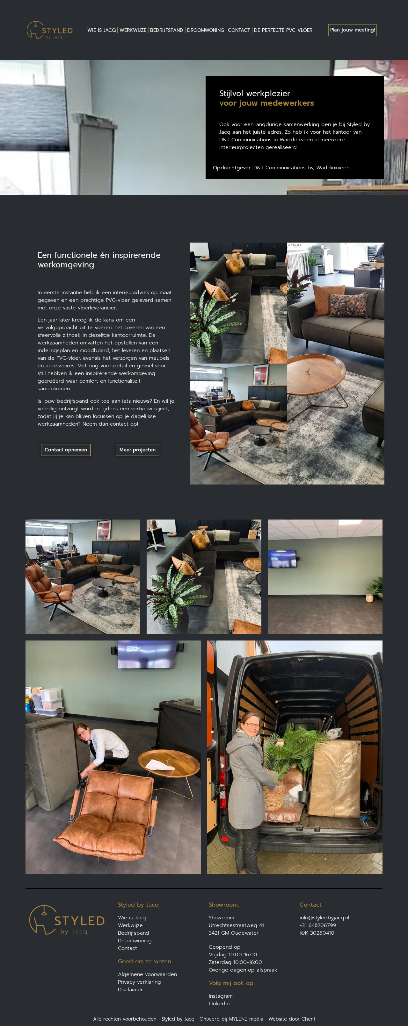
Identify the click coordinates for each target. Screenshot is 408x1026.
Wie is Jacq (101, 30)
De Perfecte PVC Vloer (283, 30)
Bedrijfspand (166, 30)
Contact (239, 30)
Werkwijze (133, 30)
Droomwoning (205, 30)
